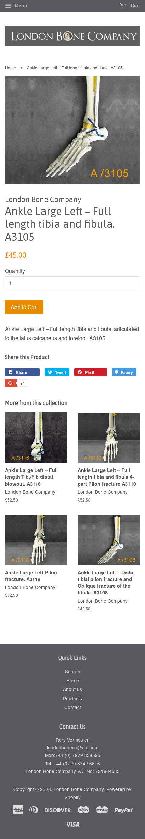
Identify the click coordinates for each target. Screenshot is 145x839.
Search (72, 671)
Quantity (15, 271)
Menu (20, 5)
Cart (134, 5)
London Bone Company (79, 789)
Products (72, 698)
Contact (72, 707)
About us (72, 689)
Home (10, 67)
